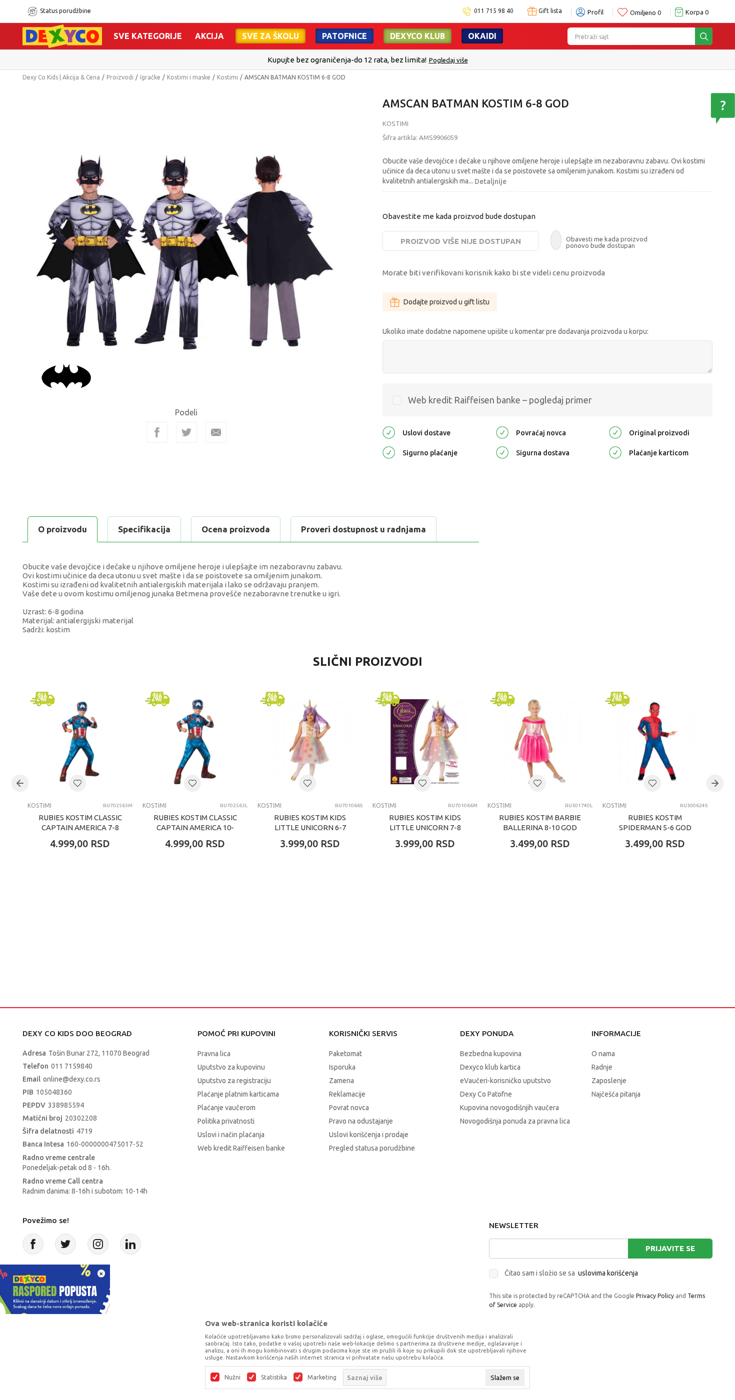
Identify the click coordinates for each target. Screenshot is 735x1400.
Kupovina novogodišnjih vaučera (509, 1108)
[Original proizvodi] (615, 432)
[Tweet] (186, 432)
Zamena (341, 1081)
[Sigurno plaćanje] (388, 452)
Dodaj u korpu (85, 902)
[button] (77, 783)
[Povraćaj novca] (502, 432)
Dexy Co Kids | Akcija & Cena (61, 77)
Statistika (274, 1378)
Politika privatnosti (226, 1121)
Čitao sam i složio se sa (571, 1273)
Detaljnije (490, 181)
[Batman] (67, 375)
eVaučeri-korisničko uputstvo (505, 1081)
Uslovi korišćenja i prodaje (368, 1135)
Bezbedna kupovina (491, 1054)
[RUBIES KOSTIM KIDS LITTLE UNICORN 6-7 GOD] (310, 741)
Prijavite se (670, 1248)
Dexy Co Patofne (486, 1094)
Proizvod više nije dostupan (460, 241)
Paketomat (345, 1054)
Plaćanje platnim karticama (238, 1094)
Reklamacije (347, 1094)
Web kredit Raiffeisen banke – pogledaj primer (500, 400)
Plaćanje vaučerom (227, 1108)
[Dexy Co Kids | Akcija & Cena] (62, 35)
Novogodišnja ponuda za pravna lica (515, 1121)
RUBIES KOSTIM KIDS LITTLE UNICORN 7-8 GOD (425, 827)
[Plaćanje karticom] (615, 452)
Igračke (150, 77)
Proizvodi (120, 77)
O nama (603, 1054)
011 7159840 (71, 1066)
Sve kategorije (148, 35)
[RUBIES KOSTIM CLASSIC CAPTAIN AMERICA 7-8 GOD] (80, 741)
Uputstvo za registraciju (234, 1081)
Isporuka (342, 1067)
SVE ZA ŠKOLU (270, 35)
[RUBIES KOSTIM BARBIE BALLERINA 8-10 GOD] (540, 741)
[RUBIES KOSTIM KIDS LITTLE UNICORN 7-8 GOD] (425, 741)
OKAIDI (482, 35)
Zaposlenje (609, 1081)
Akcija (209, 35)
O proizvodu (62, 529)
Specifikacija (144, 529)
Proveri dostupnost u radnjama (363, 529)
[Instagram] (98, 1244)
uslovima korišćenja (608, 1273)
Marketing (322, 1378)
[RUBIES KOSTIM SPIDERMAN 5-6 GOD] (655, 741)
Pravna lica (214, 1054)
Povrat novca (349, 1108)
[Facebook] (157, 432)
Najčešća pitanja (616, 1094)
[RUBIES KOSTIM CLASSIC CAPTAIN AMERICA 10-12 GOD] (195, 741)
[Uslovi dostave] (388, 432)
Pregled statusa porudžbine (372, 1148)
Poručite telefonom (346, 59)
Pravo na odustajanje (361, 1121)
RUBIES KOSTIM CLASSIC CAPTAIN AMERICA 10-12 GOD (195, 827)
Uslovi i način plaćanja (231, 1135)
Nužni (232, 1378)
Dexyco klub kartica (490, 1067)
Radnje (602, 1067)
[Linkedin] (130, 1244)
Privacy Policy (655, 1296)
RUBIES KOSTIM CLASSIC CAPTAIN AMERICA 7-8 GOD (80, 827)
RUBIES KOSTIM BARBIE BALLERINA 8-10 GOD (540, 822)
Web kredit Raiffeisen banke (241, 1148)
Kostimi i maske (188, 77)
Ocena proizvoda (236, 529)
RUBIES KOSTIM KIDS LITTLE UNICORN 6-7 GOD (310, 827)
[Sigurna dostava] (502, 452)
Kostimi (227, 77)
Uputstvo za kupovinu (231, 1067)
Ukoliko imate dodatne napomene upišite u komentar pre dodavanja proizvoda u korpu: (515, 331)
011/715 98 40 (403, 59)
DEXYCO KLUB (417, 35)
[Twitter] (66, 1244)
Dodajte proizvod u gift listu (447, 302)
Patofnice (344, 35)
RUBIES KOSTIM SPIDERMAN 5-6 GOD (655, 822)
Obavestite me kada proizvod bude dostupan (459, 216)
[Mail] (216, 432)
